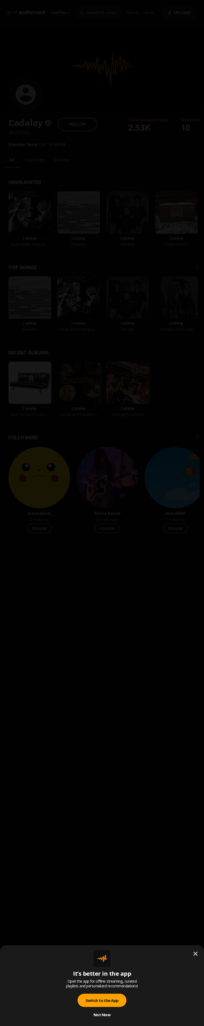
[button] (102, 513)
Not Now (102, 1014)
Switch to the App (102, 1000)
